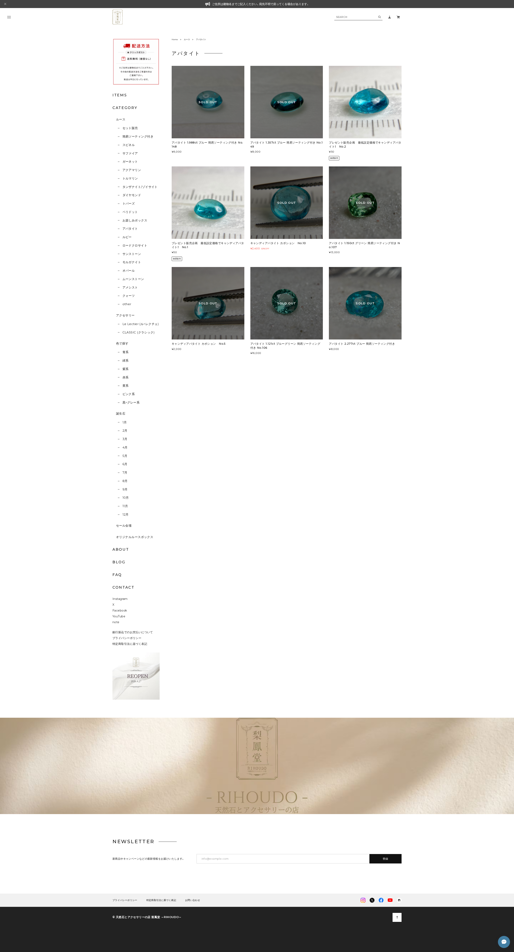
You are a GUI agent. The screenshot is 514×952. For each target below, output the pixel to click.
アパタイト (130, 228)
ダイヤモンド (131, 195)
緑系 (125, 360)
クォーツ (128, 296)
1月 (124, 422)
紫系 (125, 369)
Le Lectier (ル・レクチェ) (140, 324)
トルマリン (130, 178)
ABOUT (120, 549)
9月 (124, 489)
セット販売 (130, 128)
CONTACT (123, 587)
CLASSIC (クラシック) (138, 332)
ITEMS (119, 95)
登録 (386, 858)
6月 (124, 464)
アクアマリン (131, 170)
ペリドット (130, 212)
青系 (125, 352)
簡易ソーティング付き (137, 136)
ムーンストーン (133, 279)
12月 (125, 514)
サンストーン (131, 254)
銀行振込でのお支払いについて (132, 632)
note (115, 622)
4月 (124, 447)
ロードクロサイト (134, 245)
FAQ (117, 575)
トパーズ (128, 203)
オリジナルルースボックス (134, 537)
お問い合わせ (192, 900)
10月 (125, 497)
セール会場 (124, 525)
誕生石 (120, 413)
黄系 (125, 385)
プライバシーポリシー (126, 638)
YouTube (118, 616)
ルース (120, 119)
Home (175, 39)
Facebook (119, 610)
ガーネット (130, 161)
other (126, 304)
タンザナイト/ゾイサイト (140, 187)
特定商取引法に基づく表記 (129, 644)
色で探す (122, 343)
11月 (125, 506)
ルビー (127, 237)
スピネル (128, 145)
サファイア (130, 153)
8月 (124, 481)
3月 (124, 439)
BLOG (118, 562)
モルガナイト (131, 262)
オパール (128, 270)
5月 (124, 456)
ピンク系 (128, 394)
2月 (124, 430)
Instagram (120, 599)
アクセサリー (125, 315)
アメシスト (130, 287)
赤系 (125, 377)
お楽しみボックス (134, 220)
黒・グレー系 (131, 402)
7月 (124, 472)
